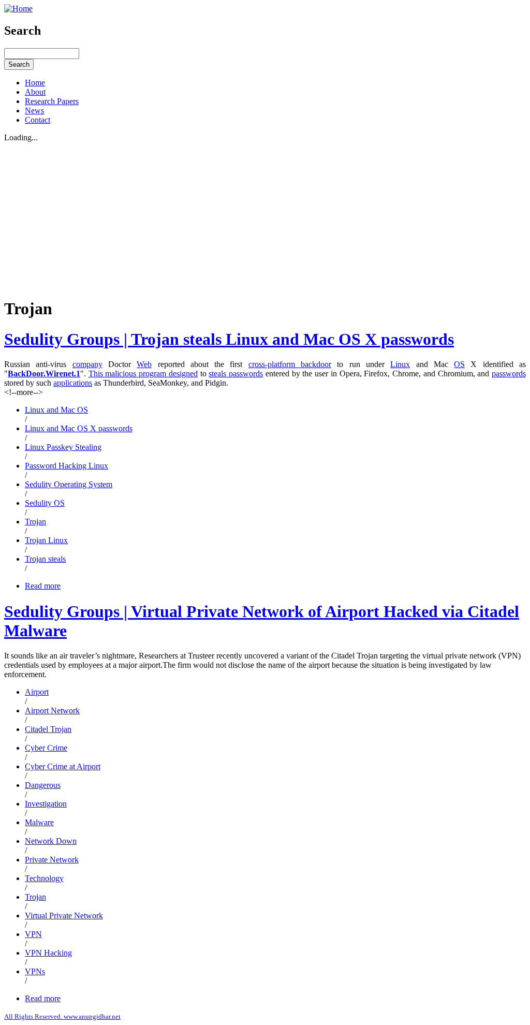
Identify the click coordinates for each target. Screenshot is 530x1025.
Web (144, 364)
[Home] (18, 8)
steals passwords (236, 373)
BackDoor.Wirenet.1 (44, 373)
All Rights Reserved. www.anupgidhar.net (62, 1016)
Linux (400, 364)
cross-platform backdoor (289, 364)
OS (459, 364)
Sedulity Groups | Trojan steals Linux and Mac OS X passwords (229, 339)
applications (72, 382)
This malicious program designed (143, 373)
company (87, 364)
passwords (509, 373)
